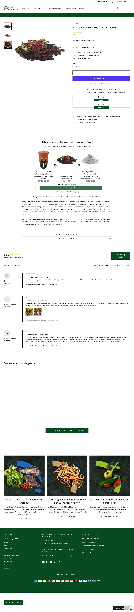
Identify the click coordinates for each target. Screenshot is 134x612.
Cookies (6, 568)
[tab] (102, 265)
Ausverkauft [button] (70, 188)
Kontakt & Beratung (67, 239)
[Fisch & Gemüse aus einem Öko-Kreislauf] (24, 476)
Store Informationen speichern (87, 122)
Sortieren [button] (7, 265)
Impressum (8, 562)
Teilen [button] (56, 284)
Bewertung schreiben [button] (121, 256)
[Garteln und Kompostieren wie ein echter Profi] (109, 476)
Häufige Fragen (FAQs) (11, 539)
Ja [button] (48, 284)
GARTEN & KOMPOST (55, 8)
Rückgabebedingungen (12, 555)
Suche (6, 542)
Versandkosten (89, 40)
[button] (101, 34)
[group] (14, 254)
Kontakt (81, 8)
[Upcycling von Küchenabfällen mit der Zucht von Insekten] (67, 476)
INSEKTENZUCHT (39, 8)
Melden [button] (52, 284)
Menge (75, 63)
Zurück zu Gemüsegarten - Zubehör (68, 431)
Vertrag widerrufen (13, 602)
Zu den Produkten (24, 519)
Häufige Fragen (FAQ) (67, 234)
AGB (5, 545)
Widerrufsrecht (9, 558)
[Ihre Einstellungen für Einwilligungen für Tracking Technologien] (130, 608)
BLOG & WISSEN (71, 8)
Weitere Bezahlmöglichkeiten (101, 83)
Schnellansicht (19, 398)
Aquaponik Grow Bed (46, 204)
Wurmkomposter (71, 204)
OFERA (75, 23)
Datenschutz (8, 549)
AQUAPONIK (25, 8)
